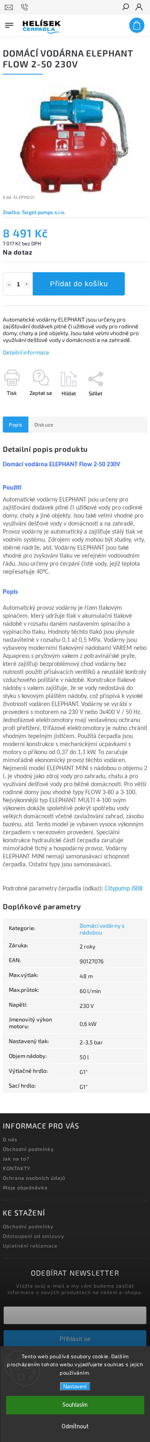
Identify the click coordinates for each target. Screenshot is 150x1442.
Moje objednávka (25, 1187)
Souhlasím (75, 1405)
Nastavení (75, 1386)
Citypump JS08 (123, 889)
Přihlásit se (75, 1338)
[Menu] (9, 24)
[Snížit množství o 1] (8, 284)
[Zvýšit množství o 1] (26, 284)
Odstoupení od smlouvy (33, 1236)
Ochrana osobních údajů (34, 1178)
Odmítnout (75, 1426)
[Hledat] (125, 8)
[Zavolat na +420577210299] (26, 7)
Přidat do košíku (79, 284)
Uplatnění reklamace (30, 1245)
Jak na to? (16, 1158)
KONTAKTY (16, 1168)
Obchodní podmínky (28, 1149)
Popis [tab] (15, 424)
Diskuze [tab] (44, 424)
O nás (10, 1139)
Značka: (34, 212)
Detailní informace (26, 352)
